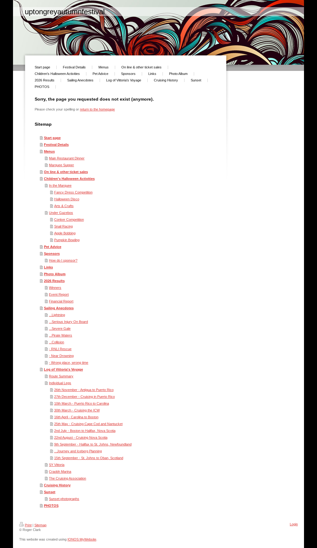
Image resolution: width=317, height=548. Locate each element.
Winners (55, 287)
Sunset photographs (64, 499)
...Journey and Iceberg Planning (78, 451)
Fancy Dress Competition (73, 192)
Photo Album (55, 274)
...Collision (56, 342)
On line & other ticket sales (66, 172)
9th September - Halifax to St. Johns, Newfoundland (93, 444)
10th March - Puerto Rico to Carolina (81, 403)
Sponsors (52, 253)
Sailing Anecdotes (59, 308)
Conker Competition (69, 219)
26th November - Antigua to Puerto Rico (84, 390)
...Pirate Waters (60, 335)
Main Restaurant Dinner (67, 158)
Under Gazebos (61, 213)
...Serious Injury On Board (68, 322)
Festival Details (56, 144)
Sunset (49, 492)
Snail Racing (63, 226)
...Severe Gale (60, 328)
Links (48, 267)
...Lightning (57, 315)
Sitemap (40, 525)
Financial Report (61, 301)
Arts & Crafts (64, 206)
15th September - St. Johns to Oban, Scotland (88, 458)
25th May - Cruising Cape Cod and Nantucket (88, 424)
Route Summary (61, 376)
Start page (52, 138)
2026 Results (54, 281)
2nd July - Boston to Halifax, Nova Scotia (84, 431)
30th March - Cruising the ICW (77, 410)
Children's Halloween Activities (69, 178)
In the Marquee (60, 185)
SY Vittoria (56, 465)
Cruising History (57, 485)
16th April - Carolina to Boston (76, 417)
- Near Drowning (61, 356)
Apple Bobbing (65, 233)
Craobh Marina (60, 471)
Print (28, 525)
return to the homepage (97, 109)
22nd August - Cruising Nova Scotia (80, 437)
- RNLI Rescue (60, 349)
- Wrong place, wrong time (68, 362)
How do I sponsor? (63, 260)
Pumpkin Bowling (67, 240)
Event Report (59, 294)
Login (294, 524)
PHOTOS (51, 505)
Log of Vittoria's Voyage (63, 369)
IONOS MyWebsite (81, 539)
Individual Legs (60, 383)
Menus (49, 151)
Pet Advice (52, 247)
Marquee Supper (61, 165)
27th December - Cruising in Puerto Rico (84, 396)
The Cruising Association (67, 478)
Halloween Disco (66, 199)
